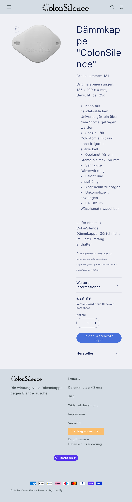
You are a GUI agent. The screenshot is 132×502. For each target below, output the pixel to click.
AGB (71, 396)
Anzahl (81, 315)
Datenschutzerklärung (85, 387)
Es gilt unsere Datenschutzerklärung (85, 441)
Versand (81, 304)
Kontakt (74, 378)
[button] (8, 7)
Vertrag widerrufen (86, 431)
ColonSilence (29, 490)
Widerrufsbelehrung (83, 405)
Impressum (76, 414)
